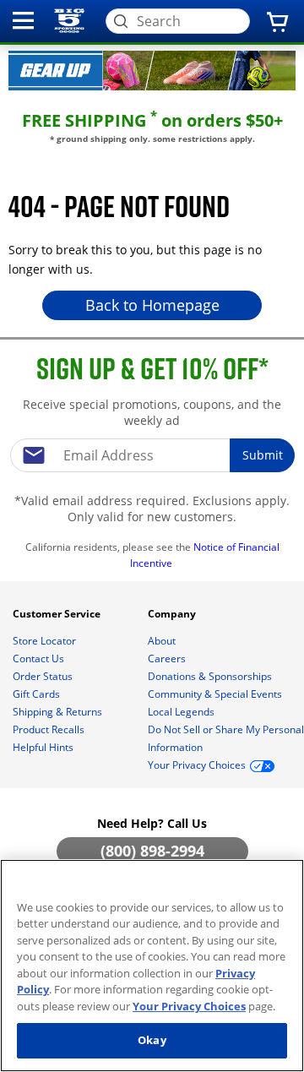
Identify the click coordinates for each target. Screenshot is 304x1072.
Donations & (210, 676)
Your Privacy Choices (189, 1006)
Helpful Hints (44, 747)
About (163, 641)
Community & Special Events (216, 694)
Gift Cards (37, 694)
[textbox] (152, 455)
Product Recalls (50, 729)
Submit (262, 455)
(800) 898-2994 (152, 851)
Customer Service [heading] (58, 614)
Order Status (44, 676)
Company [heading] (173, 614)
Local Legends (182, 712)
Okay (152, 1040)
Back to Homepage (152, 305)
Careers (168, 658)
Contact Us (40, 658)
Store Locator (46, 641)
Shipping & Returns (59, 712)
